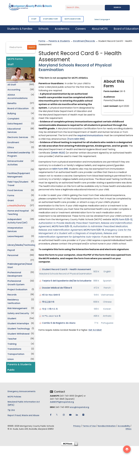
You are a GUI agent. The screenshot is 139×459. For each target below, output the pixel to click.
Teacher (12, 339)
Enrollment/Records (84, 41)
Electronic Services (17, 137)
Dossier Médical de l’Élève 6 (57, 288)
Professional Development (14, 274)
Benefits (11, 103)
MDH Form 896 (60, 169)
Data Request (15, 124)
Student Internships (18, 324)
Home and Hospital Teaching (18, 213)
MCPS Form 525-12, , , (86, 223)
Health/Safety (17, 206)
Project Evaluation (17, 290)
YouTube (70, 414)
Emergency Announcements (21, 392)
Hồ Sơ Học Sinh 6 (51, 295)
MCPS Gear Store (73, 19)
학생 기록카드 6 (50, 309)
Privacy (76, 426)
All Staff (11, 85)
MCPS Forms (15, 59)
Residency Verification (13, 301)
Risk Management (17, 308)
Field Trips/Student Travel (17, 184)
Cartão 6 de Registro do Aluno (58, 323)
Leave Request (15, 236)
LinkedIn (76, 414)
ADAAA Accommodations (17, 97)
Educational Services (14, 131)
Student (11, 319)
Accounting (13, 90)
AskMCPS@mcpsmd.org (62, 402)
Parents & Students (59, 41)
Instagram (63, 414)
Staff (33, 19)
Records (12, 295)
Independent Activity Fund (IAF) (17, 221)
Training (11, 344)
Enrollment (13, 143)
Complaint (13, 119)
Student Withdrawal (18, 334)
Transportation (15, 354)
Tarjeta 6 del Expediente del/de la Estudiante (66, 281)
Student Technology (18, 329)
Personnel (12, 255)
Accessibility (124, 426)
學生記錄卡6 (48, 302)
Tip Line (11, 410)
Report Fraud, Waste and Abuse (23, 415)
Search (117, 7)
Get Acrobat (95, 330)
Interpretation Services (15, 230)
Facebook (50, 414)
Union (10, 359)
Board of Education (18, 109)
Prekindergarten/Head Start (19, 266)
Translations (14, 349)
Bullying (11, 114)
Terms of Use (89, 426)
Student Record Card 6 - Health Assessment (66, 269)
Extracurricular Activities (15, 163)
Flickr (83, 414)
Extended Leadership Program (18, 154)
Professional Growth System (15, 283)
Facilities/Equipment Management (18, 175)
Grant (10, 201)
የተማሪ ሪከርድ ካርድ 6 (51, 316)
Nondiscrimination (107, 426)
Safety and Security (18, 313)
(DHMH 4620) (58, 153)
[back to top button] (127, 449)
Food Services (15, 190)
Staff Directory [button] (50, 19)
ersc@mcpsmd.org (79, 407)
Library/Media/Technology (21, 245)
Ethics (10, 148)
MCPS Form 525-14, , (85, 233)
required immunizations (90, 136)
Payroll (11, 250)
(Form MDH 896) (76, 139)
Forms (10, 196)
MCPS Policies (14, 397)
